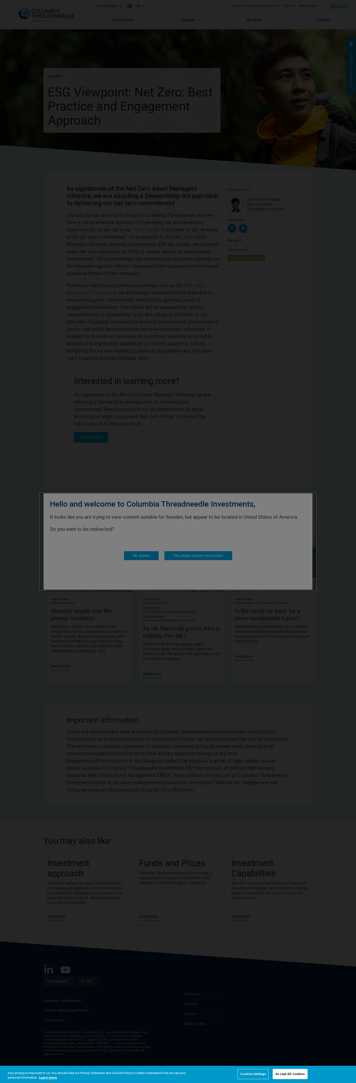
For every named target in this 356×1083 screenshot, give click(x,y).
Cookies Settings (253, 1074)
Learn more (48, 1078)
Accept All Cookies (290, 1074)
